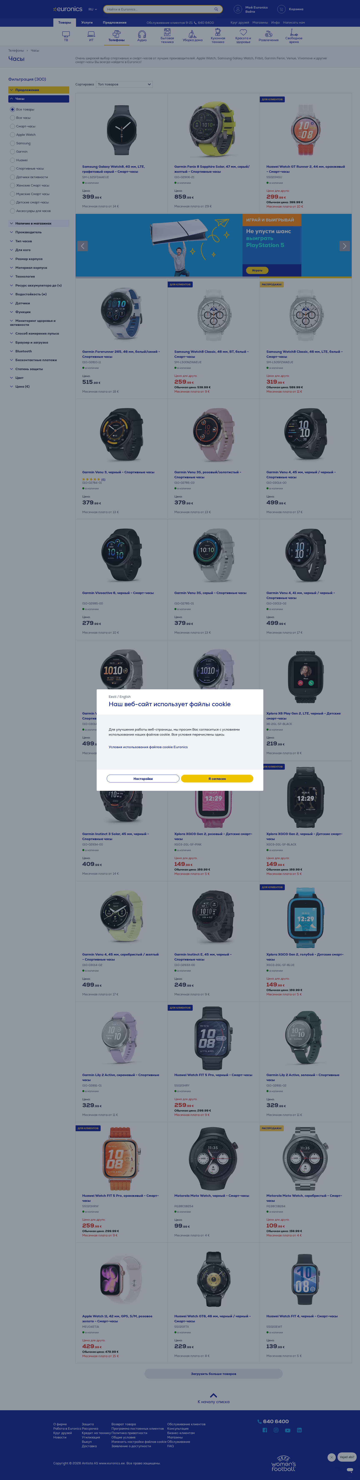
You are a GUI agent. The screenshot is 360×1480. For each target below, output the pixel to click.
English (125, 697)
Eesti (112, 697)
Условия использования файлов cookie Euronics (148, 747)
